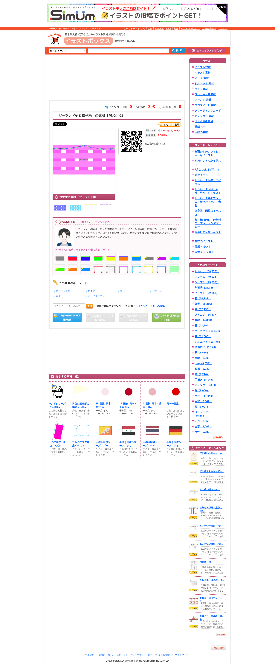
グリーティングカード (208, 110)
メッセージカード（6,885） (205, 414)
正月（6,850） (203, 421)
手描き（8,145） (205, 379)
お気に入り (169, 124)
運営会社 (152, 655)
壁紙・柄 (200, 126)
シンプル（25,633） (207, 282)
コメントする (102, 222)
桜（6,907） (202, 406)
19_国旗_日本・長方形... (104, 405)
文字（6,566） (203, 426)
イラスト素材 (202, 72)
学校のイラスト (204, 241)
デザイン (157, 290)
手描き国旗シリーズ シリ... (127, 444)
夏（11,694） (203, 325)
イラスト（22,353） (207, 293)
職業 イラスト (203, 246)
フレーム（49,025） (207, 276)
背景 (58, 296)
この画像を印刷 (166, 317)
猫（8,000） (202, 390)
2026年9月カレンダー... (212, 471)
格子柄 (91, 290)
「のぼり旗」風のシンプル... (57, 444)
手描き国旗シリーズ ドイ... (175, 444)
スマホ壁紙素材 (204, 121)
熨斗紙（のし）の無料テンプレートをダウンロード (208, 223)
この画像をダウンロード (67, 317)
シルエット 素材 (204, 83)
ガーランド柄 (63, 290)
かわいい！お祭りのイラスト (208, 182)
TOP (150, 28)
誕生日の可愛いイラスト (208, 234)
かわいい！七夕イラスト (208, 162)
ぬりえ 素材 (202, 78)
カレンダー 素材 (204, 115)
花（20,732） (203, 298)
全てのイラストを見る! (208, 50)
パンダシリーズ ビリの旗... (58, 405)
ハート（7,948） (205, 395)
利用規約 (89, 655)
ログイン (223, 28)
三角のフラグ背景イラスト (80, 444)
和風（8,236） (203, 368)
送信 (89, 306)
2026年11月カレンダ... (211, 544)
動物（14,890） (204, 320)
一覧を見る (218, 437)
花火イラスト (202, 174)
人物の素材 (201, 132)
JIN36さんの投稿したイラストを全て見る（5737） (82, 249)
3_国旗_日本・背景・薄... (152, 405)
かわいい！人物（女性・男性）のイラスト (208, 191)
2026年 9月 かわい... (210, 489)
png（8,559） (203, 363)
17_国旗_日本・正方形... (128, 405)
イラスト (159, 28)
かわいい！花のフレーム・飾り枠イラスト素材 (208, 202)
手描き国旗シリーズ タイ (151, 444)
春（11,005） (203, 336)
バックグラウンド (97, 296)
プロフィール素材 (205, 105)
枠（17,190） (203, 309)
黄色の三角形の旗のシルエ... (80, 405)
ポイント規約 (114, 655)
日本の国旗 (172, 403)
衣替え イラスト (204, 251)
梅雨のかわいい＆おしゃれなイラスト (208, 153)
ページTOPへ (218, 648)
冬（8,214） (202, 374)
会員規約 (100, 655)
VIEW (193, 463)
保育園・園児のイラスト (208, 212)
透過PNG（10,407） (207, 347)
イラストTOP (203, 67)
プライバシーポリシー (134, 655)
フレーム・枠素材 (205, 94)
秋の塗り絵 (205, 562)
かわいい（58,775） (207, 271)
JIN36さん (85, 222)
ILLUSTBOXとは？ (190, 28)
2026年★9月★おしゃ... (212, 453)
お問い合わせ (166, 655)
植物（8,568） (203, 357)
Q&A (168, 28)
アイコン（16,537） (207, 314)
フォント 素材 (203, 99)
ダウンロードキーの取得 (151, 306)
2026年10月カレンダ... (211, 525)
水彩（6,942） (203, 401)
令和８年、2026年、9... (212, 580)
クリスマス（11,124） (208, 330)
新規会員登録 (209, 28)
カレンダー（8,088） (207, 385)
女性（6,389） (203, 431)
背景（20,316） (204, 303)
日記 (176, 28)
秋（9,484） (202, 352)
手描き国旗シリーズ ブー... (104, 444)
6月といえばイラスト (207, 169)
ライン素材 (201, 88)
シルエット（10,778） (208, 341)
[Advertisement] (27, 88)
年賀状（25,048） (205, 287)
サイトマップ (181, 655)
